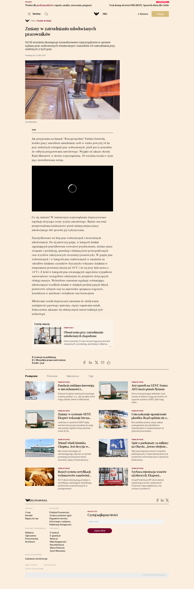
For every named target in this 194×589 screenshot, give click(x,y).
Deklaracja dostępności (60, 524)
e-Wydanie (143, 14)
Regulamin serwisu (58, 518)
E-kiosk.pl (54, 532)
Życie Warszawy (57, 551)
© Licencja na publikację (44, 357)
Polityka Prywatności (59, 512)
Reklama (29, 532)
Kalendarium (50, 565)
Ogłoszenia (30, 535)
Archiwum (30, 542)
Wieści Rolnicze (57, 548)
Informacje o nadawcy (60, 521)
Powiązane (31, 376)
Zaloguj (160, 14)
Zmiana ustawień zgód (60, 515)
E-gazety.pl (55, 535)
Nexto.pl (54, 539)
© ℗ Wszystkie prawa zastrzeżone (49, 360)
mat (34, 129)
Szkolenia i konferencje (36, 559)
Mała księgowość (58, 542)
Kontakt (29, 515)
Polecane (52, 376)
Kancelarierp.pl (57, 545)
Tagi (90, 376)
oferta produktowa (34, 569)
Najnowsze (73, 376)
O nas (28, 512)
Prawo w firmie (44, 21)
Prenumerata (31, 539)
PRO (105, 13)
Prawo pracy (69, 328)
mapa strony (31, 565)
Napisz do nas (31, 518)
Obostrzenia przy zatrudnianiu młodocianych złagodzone (83, 334)
